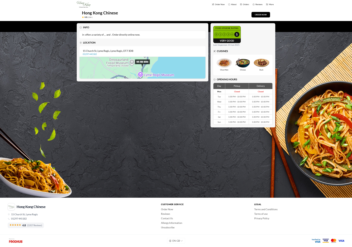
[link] (80, 218)
